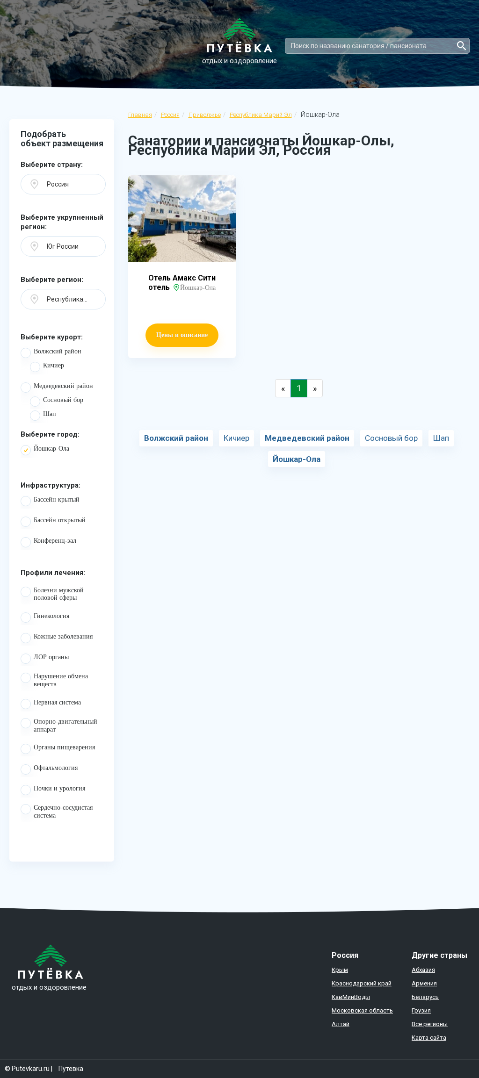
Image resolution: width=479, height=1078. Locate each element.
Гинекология (51, 615)
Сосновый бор (63, 399)
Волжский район (57, 351)
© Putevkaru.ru (27, 1068)
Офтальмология (56, 767)
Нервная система (57, 702)
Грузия (421, 1010)
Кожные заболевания (63, 636)
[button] (63, 184)
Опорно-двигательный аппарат (65, 725)
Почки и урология (59, 788)
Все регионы (430, 1024)
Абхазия (423, 969)
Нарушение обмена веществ (61, 680)
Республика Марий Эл (261, 114)
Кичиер (53, 365)
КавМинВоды (351, 996)
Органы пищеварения (64, 747)
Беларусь (425, 996)
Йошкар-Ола (51, 448)
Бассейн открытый (60, 520)
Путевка (70, 1068)
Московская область (362, 1010)
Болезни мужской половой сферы (59, 594)
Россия (170, 114)
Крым (340, 969)
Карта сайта (429, 1037)
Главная (140, 114)
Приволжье (205, 114)
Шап (49, 413)
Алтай (340, 1024)
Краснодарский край (362, 983)
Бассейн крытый (57, 499)
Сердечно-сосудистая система (63, 811)
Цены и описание (182, 334)
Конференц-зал (55, 540)
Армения (424, 983)
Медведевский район (63, 385)
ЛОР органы (51, 657)
